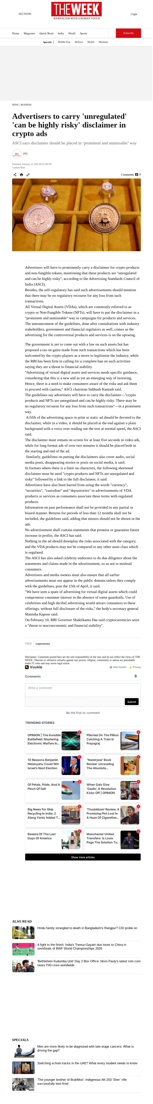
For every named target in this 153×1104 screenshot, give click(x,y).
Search (112, 33)
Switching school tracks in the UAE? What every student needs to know (87, 1063)
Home (15, 33)
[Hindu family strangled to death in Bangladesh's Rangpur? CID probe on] (23, 932)
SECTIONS (25, 14)
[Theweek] (76, 9)
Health (91, 41)
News (15, 104)
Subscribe (128, 33)
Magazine (29, 33)
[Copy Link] (28, 175)
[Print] (21, 175)
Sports (83, 33)
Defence (79, 41)
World (71, 33)
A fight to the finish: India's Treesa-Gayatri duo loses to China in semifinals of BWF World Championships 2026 (81, 946)
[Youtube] (79, 23)
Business (26, 104)
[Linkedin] (86, 23)
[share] (15, 175)
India (61, 33)
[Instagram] (73, 23)
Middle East (64, 41)
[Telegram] (92, 23)
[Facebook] (61, 23)
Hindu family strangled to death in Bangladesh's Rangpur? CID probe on (87, 928)
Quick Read (46, 33)
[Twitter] (67, 23)
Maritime (103, 41)
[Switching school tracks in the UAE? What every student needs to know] (23, 1067)
